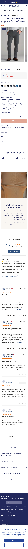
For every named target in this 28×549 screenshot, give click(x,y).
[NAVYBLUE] (20, 86)
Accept (14, 540)
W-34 (11, 105)
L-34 (18, 116)
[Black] (8, 86)
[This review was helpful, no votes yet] (21, 315)
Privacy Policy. (23, 506)
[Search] (4, 5)
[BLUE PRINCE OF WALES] (17, 86)
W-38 (4, 108)
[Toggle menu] (1, 5)
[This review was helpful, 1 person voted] (21, 348)
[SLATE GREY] (14, 86)
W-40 (11, 108)
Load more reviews (14, 436)
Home (5, 10)
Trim (12, 94)
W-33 (4, 105)
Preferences (14, 545)
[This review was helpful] (21, 404)
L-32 (11, 116)
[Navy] (11, 86)
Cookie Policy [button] (13, 534)
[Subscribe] (20, 502)
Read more (19, 309)
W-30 (4, 101)
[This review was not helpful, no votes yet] (23, 315)
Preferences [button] (21, 535)
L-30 (4, 116)
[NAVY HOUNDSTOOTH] (2, 86)
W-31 (11, 101)
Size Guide (25, 90)
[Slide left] (2, 2)
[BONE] (5, 86)
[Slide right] (26, 2)
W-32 (18, 101)
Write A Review (14, 251)
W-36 (18, 105)
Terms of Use (17, 506)
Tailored (4, 94)
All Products (11, 10)
